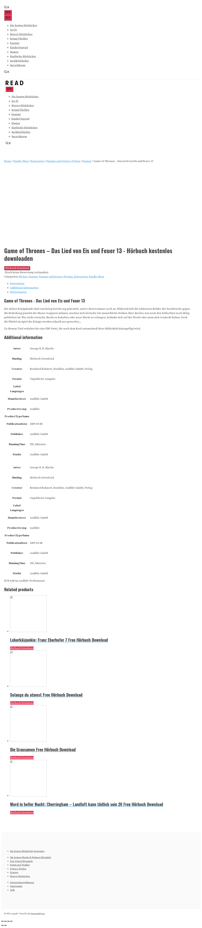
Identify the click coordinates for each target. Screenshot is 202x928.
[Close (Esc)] (2, 921)
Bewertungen (18, 292)
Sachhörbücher (19, 61)
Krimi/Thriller (19, 38)
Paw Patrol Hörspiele (21, 861)
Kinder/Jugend (19, 47)
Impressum (16, 886)
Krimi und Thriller (20, 865)
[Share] (5, 921)
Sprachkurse (18, 65)
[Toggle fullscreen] (8, 921)
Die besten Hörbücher (23, 25)
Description (17, 283)
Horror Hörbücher (21, 34)
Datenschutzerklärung (22, 882)
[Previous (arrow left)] (2, 925)
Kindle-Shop (21, 161)
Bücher (23, 276)
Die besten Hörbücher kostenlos (27, 851)
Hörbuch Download (17, 268)
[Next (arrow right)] (5, 925)
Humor (14, 52)
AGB (12, 890)
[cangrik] (14, 84)
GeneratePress (38, 913)
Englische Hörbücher (23, 56)
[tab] (100, 283)
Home (7, 161)
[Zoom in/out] (11, 921)
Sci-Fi (13, 30)
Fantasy (14, 43)
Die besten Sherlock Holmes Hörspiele (30, 857)
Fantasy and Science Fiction (63, 161)
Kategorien (37, 161)
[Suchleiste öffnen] (6, 7)
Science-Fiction (18, 868)
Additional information (24, 287)
